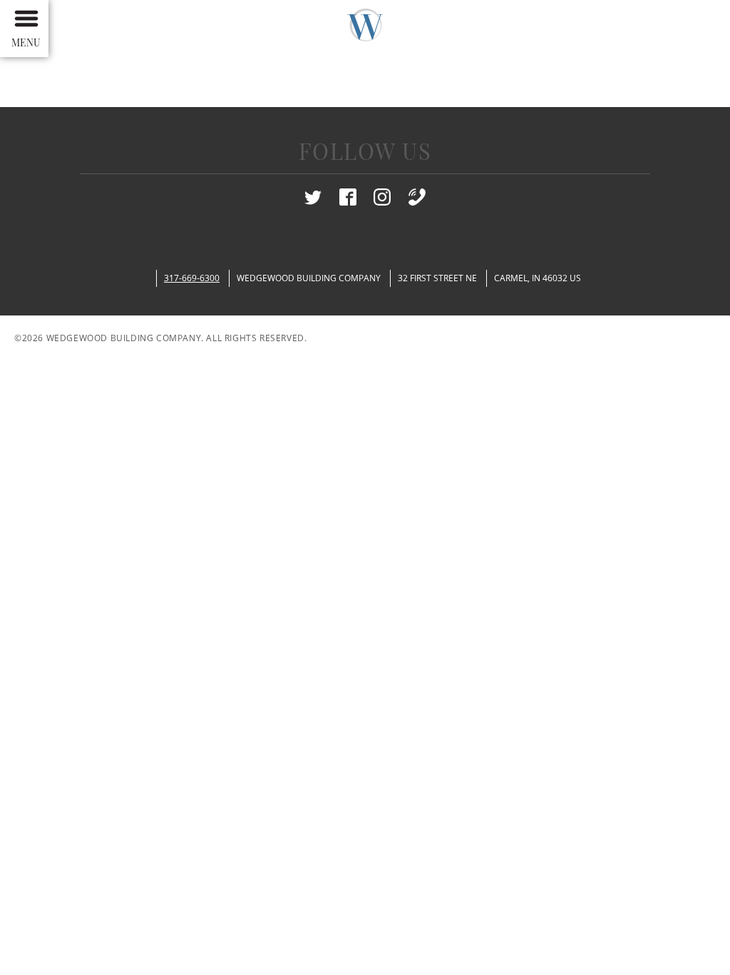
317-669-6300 (192, 278)
